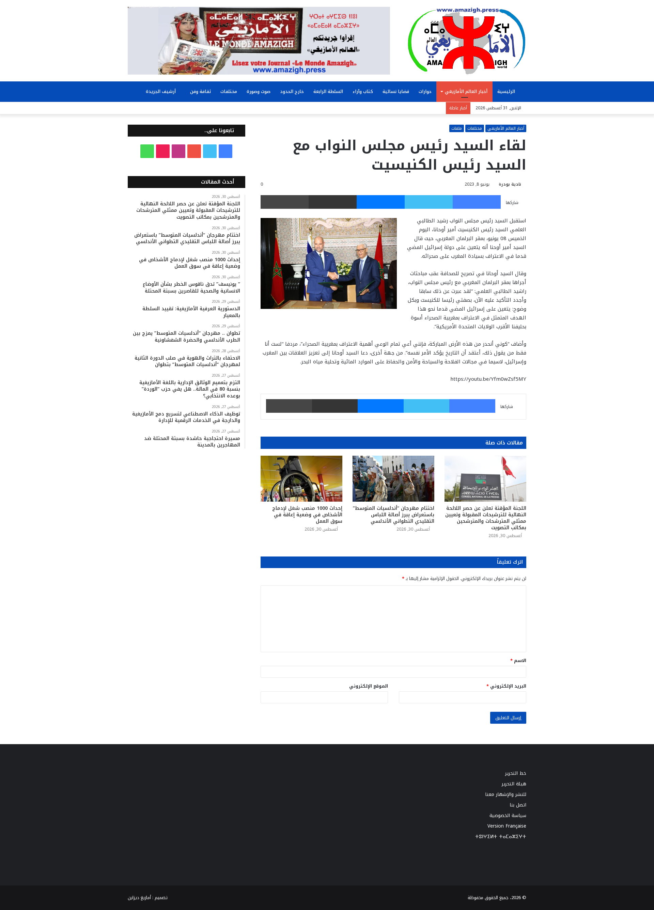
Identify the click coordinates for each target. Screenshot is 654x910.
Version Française (506, 826)
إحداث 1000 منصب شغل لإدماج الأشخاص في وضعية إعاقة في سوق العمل (307, 515)
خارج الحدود (292, 91)
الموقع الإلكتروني (368, 686)
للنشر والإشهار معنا (505, 794)
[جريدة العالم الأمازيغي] (466, 40)
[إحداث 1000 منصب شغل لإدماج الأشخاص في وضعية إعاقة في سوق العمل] (301, 479)
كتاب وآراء (363, 91)
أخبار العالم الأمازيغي (466, 91)
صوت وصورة (258, 91)
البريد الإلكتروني (506, 686)
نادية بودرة (510, 184)
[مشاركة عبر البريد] (333, 202)
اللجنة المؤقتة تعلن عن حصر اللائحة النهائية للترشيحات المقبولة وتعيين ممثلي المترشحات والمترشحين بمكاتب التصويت (485, 518)
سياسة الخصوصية (507, 815)
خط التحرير (515, 773)
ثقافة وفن (200, 91)
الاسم (518, 660)
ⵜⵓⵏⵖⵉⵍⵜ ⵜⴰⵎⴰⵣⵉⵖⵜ (500, 836)
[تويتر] (429, 202)
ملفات (456, 128)
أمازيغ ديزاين (139, 897)
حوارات (425, 91)
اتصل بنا (518, 805)
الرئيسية (506, 91)
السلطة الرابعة (328, 91)
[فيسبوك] (477, 202)
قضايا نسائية (396, 91)
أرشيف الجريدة (161, 91)
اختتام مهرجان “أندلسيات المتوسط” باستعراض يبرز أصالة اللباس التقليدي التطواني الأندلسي (393, 515)
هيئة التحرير (514, 784)
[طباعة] (285, 202)
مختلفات (228, 91)
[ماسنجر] (381, 202)
